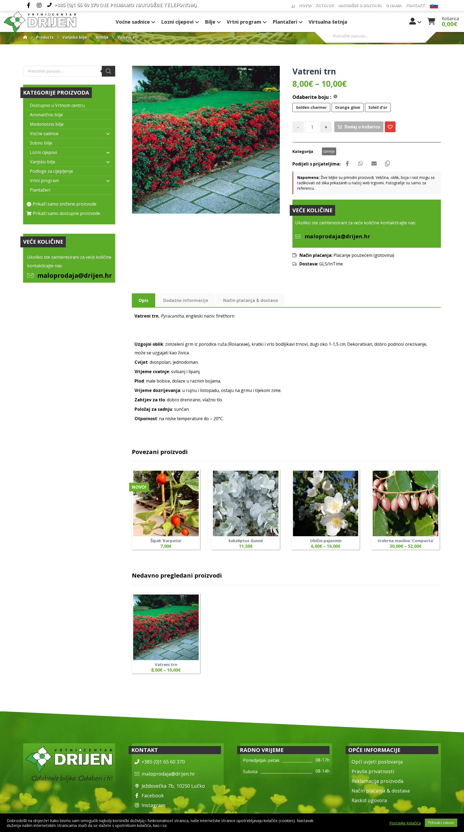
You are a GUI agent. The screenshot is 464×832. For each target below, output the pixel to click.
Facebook (153, 795)
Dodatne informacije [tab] (185, 300)
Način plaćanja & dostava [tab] (250, 300)
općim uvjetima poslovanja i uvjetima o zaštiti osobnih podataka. (225, 825)
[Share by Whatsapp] (360, 163)
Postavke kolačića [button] (405, 822)
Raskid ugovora (369, 800)
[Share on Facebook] (347, 163)
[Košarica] (431, 21)
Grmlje (329, 151)
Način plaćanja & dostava (380, 790)
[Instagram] (39, 5)
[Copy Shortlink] (387, 163)
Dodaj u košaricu (362, 127)
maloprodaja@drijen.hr (74, 275)
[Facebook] (28, 5)
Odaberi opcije (264, 526)
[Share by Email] (374, 163)
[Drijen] (25, 37)
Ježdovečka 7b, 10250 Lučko (173, 786)
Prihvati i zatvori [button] (441, 822)
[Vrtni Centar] (40, 22)
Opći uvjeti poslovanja (377, 761)
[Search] (108, 71)
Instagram (153, 805)
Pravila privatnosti (372, 771)
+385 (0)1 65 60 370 (163, 761)
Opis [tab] (143, 300)
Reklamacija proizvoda (377, 781)
